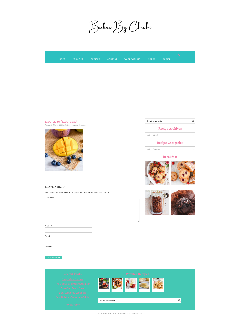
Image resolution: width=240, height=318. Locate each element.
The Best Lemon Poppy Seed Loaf (72, 284)
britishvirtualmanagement (127, 314)
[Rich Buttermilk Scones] (158, 283)
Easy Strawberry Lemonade (72, 293)
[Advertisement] (120, 96)
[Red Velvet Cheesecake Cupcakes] (131, 283)
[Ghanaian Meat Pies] (144, 283)
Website (49, 246)
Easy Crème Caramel (72, 279)
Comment (50, 198)
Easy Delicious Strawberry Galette (72, 297)
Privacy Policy (73, 305)
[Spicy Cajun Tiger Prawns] (117, 283)
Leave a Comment (79, 125)
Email (48, 236)
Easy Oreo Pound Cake (72, 288)
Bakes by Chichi (120, 14)
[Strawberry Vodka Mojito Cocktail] (104, 283)
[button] (179, 55)
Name (48, 226)
